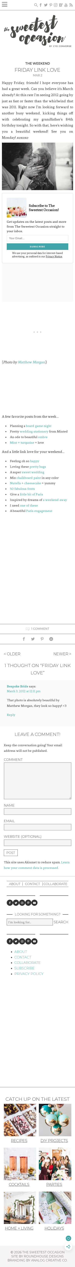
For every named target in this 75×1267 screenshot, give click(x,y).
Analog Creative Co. (49, 1260)
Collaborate (55, 884)
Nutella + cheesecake (25, 483)
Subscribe (24, 968)
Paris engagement (39, 511)
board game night (38, 426)
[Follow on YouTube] (34, 903)
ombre (43, 437)
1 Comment (40, 629)
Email (9, 821)
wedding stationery (34, 431)
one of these (29, 505)
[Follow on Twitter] (16, 903)
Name (9, 805)
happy (34, 461)
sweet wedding (33, 472)
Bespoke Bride (17, 686)
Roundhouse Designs (44, 1256)
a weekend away (55, 500)
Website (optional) (23, 836)
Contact (32, 884)
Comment (13, 760)
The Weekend (37, 63)
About (14, 884)
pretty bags (38, 466)
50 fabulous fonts (22, 489)
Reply (11, 715)
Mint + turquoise (22, 442)
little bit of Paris (31, 494)
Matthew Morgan (31, 362)
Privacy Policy (28, 974)
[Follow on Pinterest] (28, 903)
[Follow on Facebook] (10, 903)
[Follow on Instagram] (22, 903)
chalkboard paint (29, 478)
